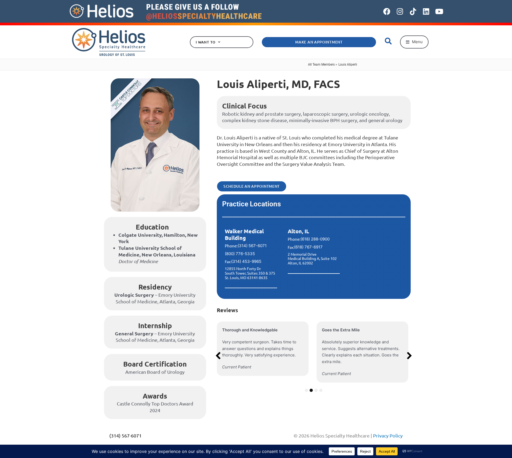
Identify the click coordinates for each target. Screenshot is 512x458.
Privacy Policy (388, 435)
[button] (414, 42)
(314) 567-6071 (252, 245)
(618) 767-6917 (308, 247)
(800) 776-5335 (240, 253)
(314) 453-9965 (246, 261)
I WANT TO (205, 42)
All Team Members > (322, 64)
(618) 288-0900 (315, 239)
